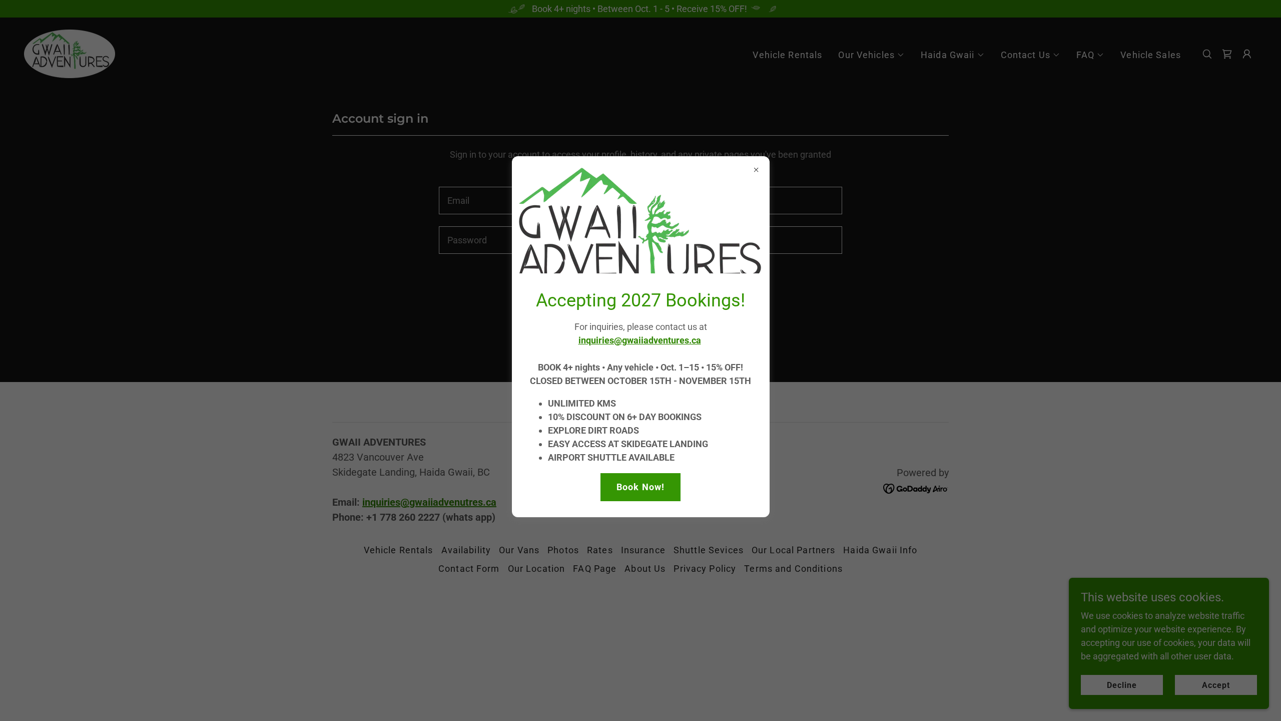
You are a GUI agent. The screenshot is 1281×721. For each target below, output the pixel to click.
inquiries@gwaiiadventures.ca (639, 340)
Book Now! (640, 487)
